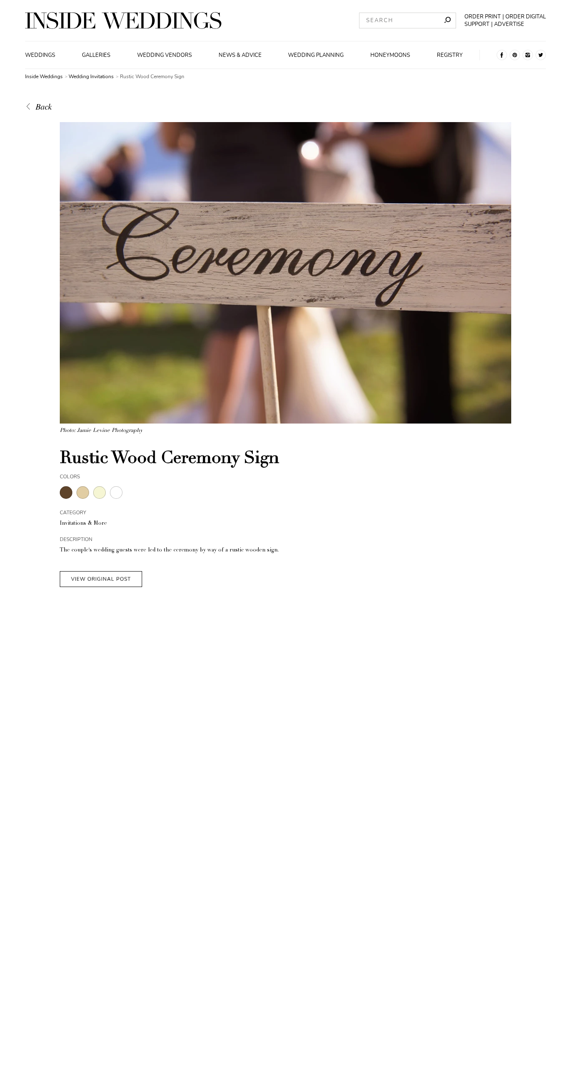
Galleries (96, 55)
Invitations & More (83, 523)
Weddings (40, 55)
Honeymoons (390, 55)
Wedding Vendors (164, 55)
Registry (450, 55)
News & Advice (240, 55)
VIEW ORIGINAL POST (101, 579)
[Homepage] (123, 20)
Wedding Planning (316, 55)
